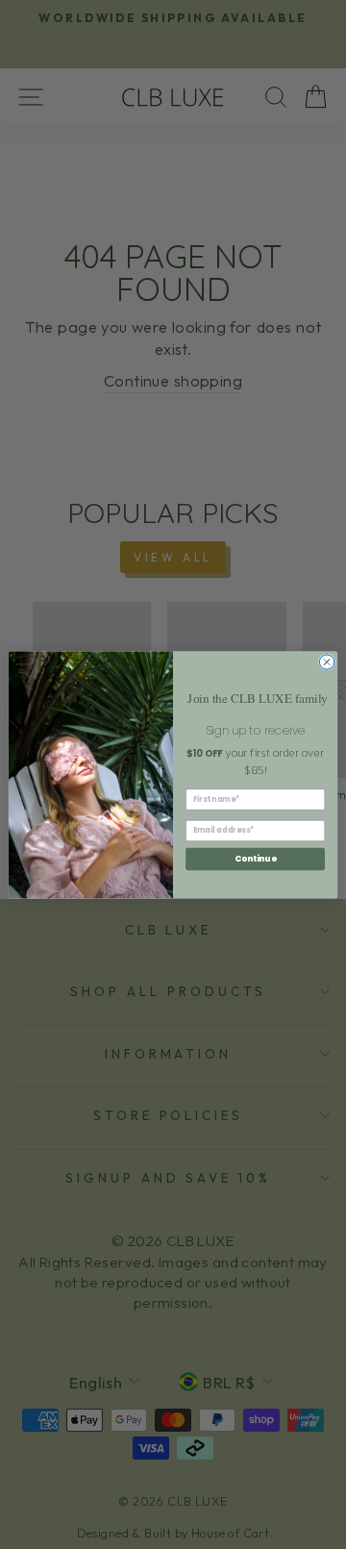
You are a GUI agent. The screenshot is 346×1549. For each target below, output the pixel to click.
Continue (255, 858)
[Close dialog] (326, 661)
